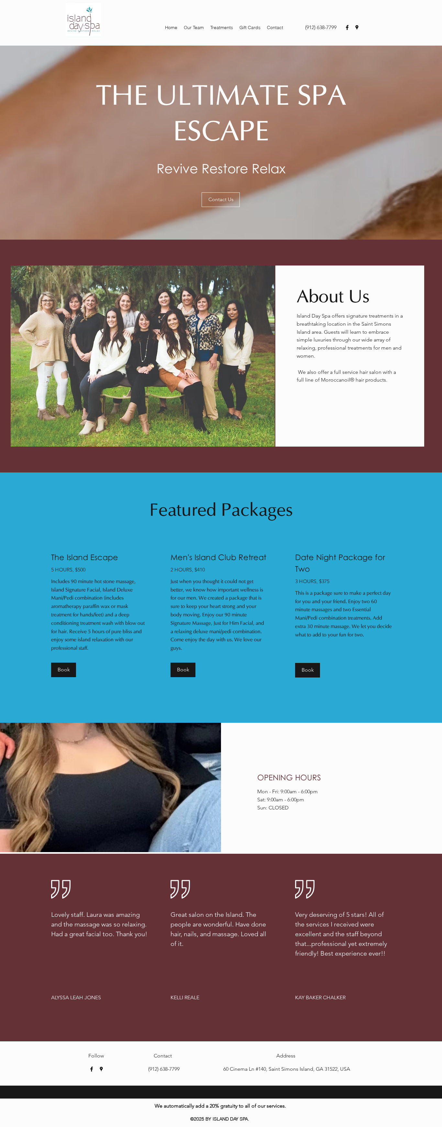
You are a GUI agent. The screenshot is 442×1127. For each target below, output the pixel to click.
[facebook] (347, 27)
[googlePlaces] (357, 27)
